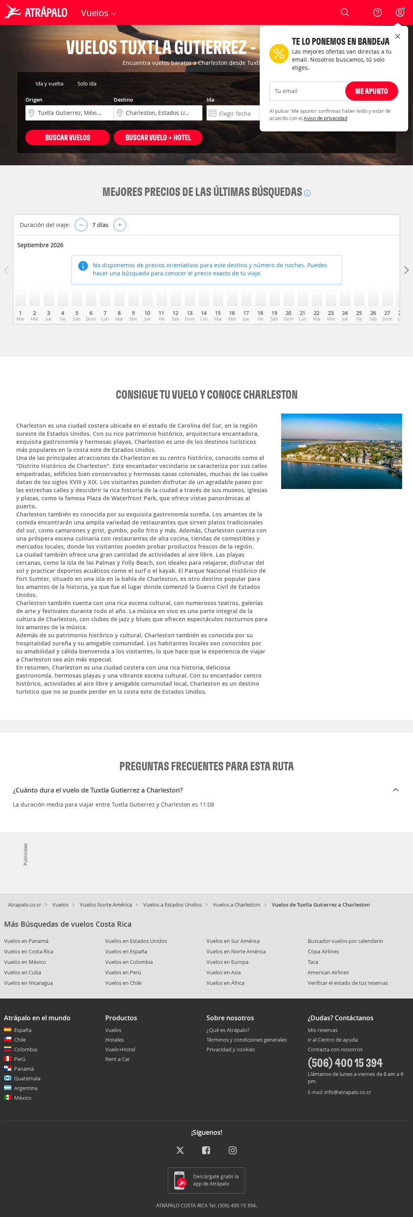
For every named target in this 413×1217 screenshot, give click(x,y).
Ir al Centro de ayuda (333, 1040)
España (22, 1030)
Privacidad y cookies (230, 1049)
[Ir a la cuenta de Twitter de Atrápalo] (180, 1150)
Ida (210, 99)
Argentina (26, 1088)
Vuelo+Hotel (120, 1049)
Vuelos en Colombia (129, 961)
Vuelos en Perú (123, 972)
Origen (33, 99)
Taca (313, 961)
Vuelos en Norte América (236, 951)
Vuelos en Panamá (26, 940)
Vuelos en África (225, 982)
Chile (20, 1039)
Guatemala (27, 1078)
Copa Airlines (323, 951)
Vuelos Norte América (106, 904)
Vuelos (60, 904)
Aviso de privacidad (325, 118)
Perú (19, 1059)
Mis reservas (323, 1030)
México (22, 1097)
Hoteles (114, 1039)
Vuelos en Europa (227, 961)
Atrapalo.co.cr (24, 904)
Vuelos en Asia (223, 972)
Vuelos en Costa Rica (28, 951)
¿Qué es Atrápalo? (228, 1030)
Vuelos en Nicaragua (28, 982)
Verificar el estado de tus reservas (348, 982)
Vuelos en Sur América (233, 940)
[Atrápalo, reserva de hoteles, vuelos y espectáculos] (37, 12)
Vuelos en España (126, 951)
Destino (123, 99)
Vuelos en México (25, 961)
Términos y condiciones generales (246, 1039)
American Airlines (328, 972)
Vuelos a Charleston (237, 904)
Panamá (24, 1068)
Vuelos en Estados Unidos (136, 940)
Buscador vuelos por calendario (345, 940)
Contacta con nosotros (335, 1049)
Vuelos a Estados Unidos (172, 904)
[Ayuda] (377, 12)
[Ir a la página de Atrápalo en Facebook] (206, 1150)
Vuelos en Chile (123, 982)
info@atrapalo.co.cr (347, 1092)
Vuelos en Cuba (22, 972)
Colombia (25, 1049)
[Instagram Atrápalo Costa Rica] (233, 1150)
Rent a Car (117, 1059)
